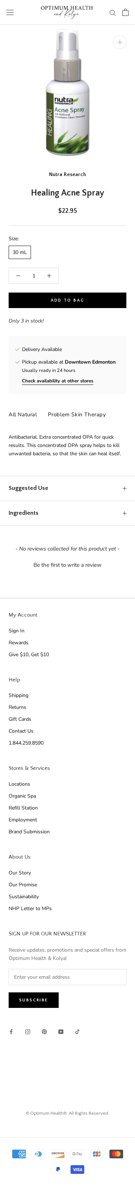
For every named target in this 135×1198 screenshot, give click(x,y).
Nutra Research (67, 174)
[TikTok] (77, 1031)
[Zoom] (119, 42)
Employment (23, 819)
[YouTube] (60, 1031)
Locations (19, 784)
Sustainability (24, 896)
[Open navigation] (10, 12)
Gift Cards (20, 719)
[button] (67, 564)
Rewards (18, 642)
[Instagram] (27, 1031)
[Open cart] (125, 12)
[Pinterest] (44, 1031)
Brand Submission (29, 831)
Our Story (20, 872)
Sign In (16, 630)
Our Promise (23, 884)
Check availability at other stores (57, 381)
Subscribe (33, 1000)
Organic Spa (22, 796)
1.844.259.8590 (26, 743)
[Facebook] (11, 1031)
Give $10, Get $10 (29, 654)
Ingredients (24, 513)
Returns (17, 707)
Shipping (18, 695)
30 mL (20, 252)
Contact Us (21, 731)
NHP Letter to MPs (30, 908)
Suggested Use (28, 488)
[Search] (112, 12)
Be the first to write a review (67, 565)
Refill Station (23, 807)
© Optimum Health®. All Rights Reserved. (67, 1113)
